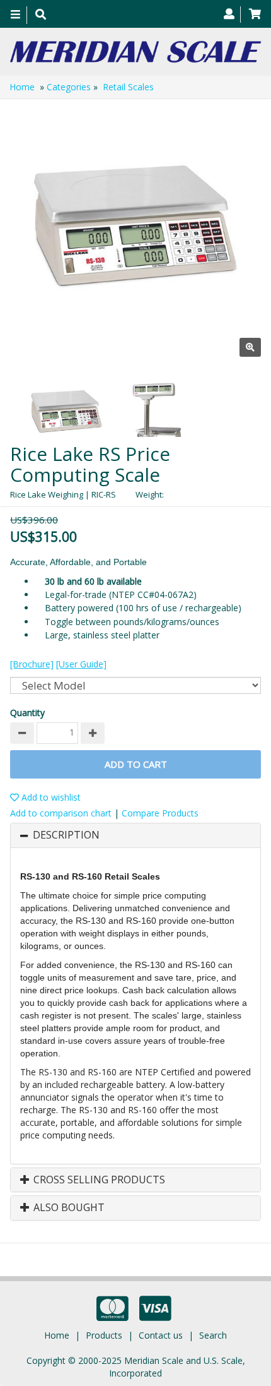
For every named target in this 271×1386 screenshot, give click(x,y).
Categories (69, 87)
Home (22, 87)
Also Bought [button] (68, 1208)
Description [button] (66, 835)
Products (104, 1335)
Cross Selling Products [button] (98, 1180)
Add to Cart (136, 764)
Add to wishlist (50, 797)
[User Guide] (81, 664)
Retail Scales (128, 87)
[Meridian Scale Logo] (135, 51)
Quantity (27, 713)
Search (213, 1335)
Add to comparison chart (61, 813)
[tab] (135, 835)
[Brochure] (32, 664)
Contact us (161, 1335)
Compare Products (160, 813)
